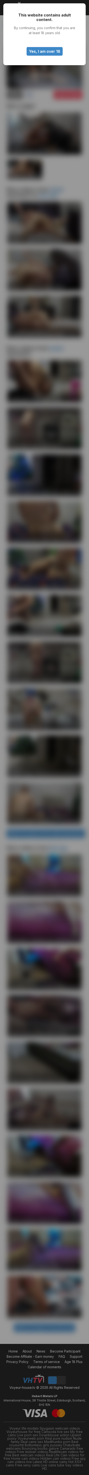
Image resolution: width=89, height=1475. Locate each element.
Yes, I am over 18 (44, 51)
